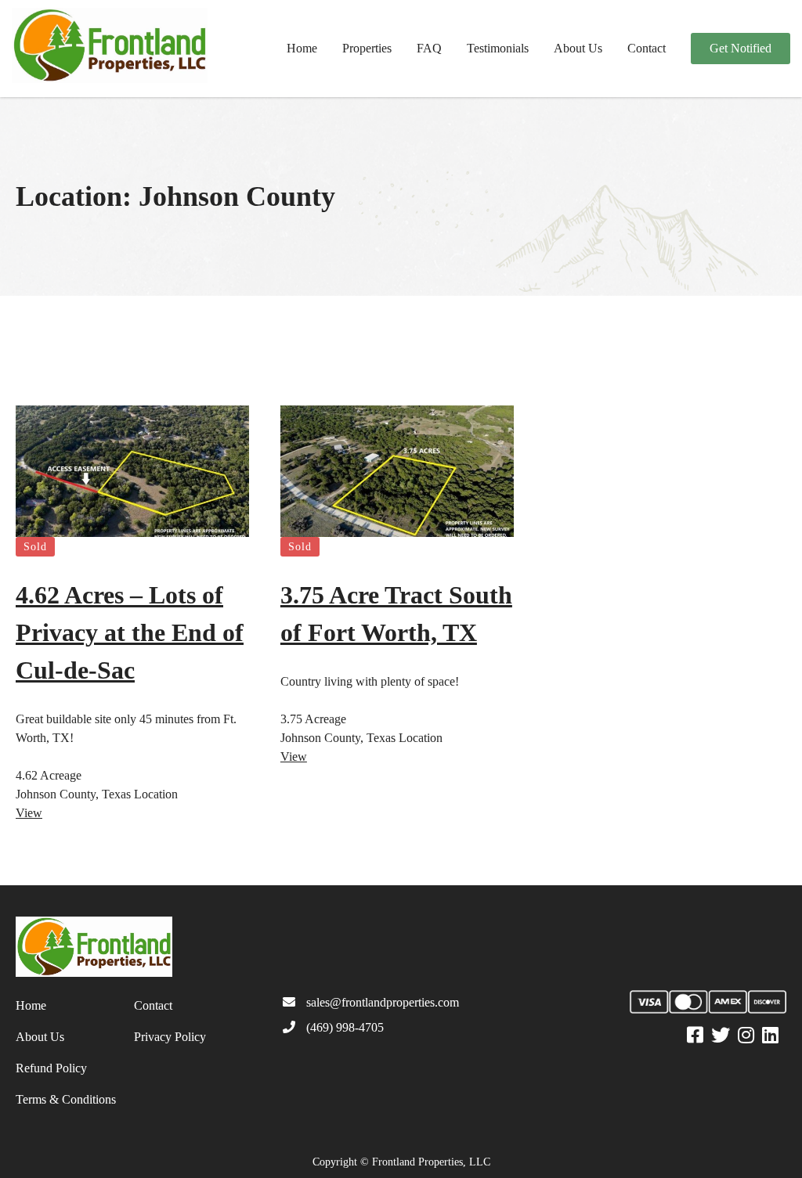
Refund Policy (51, 1068)
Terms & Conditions (66, 1099)
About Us (578, 48)
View (29, 813)
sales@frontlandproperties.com (382, 1002)
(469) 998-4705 (345, 1027)
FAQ (429, 48)
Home (302, 48)
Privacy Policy (170, 1036)
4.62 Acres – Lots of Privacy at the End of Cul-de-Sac (130, 632)
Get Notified (740, 48)
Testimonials (498, 48)
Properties (367, 48)
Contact (646, 48)
